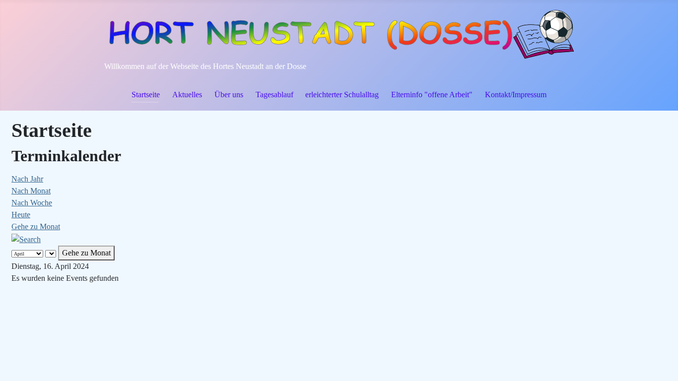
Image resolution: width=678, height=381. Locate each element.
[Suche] (26, 238)
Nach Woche (31, 202)
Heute (20, 214)
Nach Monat (31, 191)
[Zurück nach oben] (660, 362)
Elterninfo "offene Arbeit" (432, 94)
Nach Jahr (27, 179)
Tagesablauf (274, 94)
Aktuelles (187, 94)
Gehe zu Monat (35, 226)
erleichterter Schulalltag (342, 94)
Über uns (228, 94)
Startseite (146, 94)
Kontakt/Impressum (515, 94)
